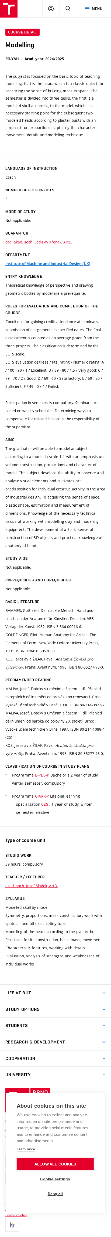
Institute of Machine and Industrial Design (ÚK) (47, 263)
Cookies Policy (16, 1215)
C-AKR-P (42, 796)
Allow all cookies (55, 1164)
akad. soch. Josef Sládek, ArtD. (31, 885)
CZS (44, 804)
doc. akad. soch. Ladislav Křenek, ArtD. (38, 242)
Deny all (55, 1194)
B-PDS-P (42, 775)
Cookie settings (55, 1179)
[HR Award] (12, 1225)
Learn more (26, 1149)
